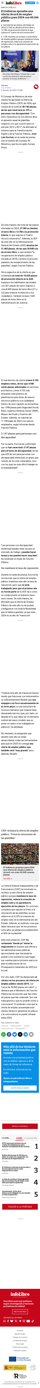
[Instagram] (24, 1321)
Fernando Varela (8, 1185)
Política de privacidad (20, 1347)
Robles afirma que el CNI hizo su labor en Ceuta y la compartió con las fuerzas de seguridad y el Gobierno (15, 1157)
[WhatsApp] (4, 1321)
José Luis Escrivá (7, 1028)
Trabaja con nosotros (20, 1337)
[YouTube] (28, 1321)
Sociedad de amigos (20, 1340)
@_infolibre (7, 88)
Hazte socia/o (20, 1312)
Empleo (26, 1026)
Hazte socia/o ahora (20, 1088)
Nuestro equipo (20, 1334)
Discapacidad (20, 1028)
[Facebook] (8, 1321)
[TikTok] (33, 1321)
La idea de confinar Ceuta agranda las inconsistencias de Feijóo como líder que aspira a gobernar (15, 1181)
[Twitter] (16, 1321)
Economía (4, 1026)
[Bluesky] (11, 1321)
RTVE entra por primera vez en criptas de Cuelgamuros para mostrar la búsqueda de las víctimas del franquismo (16, 1145)
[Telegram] (20, 1321)
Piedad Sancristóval (9, 1197)
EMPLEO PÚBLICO (8, 7)
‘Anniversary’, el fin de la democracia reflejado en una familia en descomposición (16, 1193)
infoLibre (4, 85)
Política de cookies (20, 1350)
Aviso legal (20, 1344)
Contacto (20, 1330)
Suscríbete (30, 3)
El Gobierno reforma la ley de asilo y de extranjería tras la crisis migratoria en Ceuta (16, 1169)
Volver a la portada (20, 1206)
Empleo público (16, 1026)
